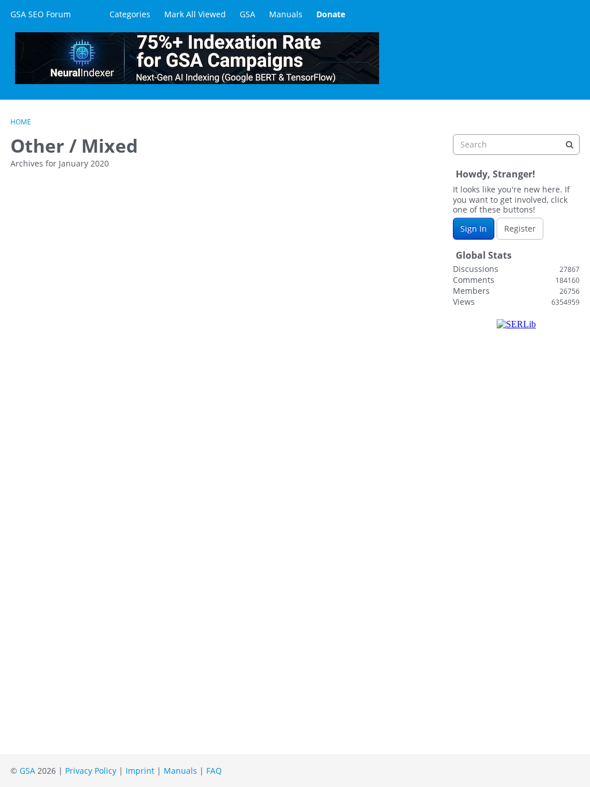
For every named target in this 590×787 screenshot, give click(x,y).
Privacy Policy (90, 770)
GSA (247, 14)
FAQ (214, 770)
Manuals (285, 14)
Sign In (473, 228)
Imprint (140, 770)
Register (520, 228)
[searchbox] (516, 144)
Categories (129, 14)
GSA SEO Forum (40, 14)
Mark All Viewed (195, 14)
